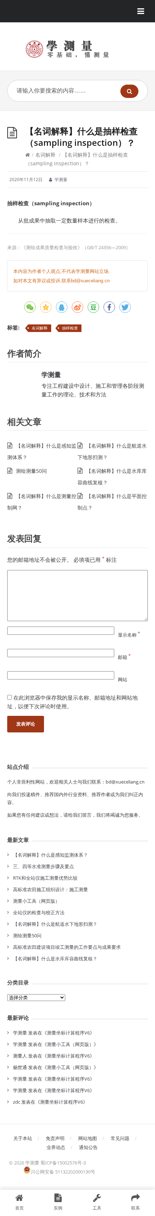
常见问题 (120, 1138)
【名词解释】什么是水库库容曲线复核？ (55, 958)
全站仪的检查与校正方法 (39, 912)
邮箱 (124, 657)
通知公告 (88, 1147)
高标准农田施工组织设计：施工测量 (50, 889)
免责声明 (55, 1138)
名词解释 (45, 154)
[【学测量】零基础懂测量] (77, 49)
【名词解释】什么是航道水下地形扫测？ (55, 924)
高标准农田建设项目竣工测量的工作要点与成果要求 (67, 947)
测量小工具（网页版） (36, 901)
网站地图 (87, 1138)
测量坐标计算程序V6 (68, 1032)
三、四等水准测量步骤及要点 (43, 866)
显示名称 (129, 635)
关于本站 (22, 1138)
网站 (122, 679)
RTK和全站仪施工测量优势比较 (45, 878)
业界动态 (55, 1147)
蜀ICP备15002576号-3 (63, 1162)
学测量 (51, 374)
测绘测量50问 (31, 470)
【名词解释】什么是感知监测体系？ (50, 855)
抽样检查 (70, 328)
